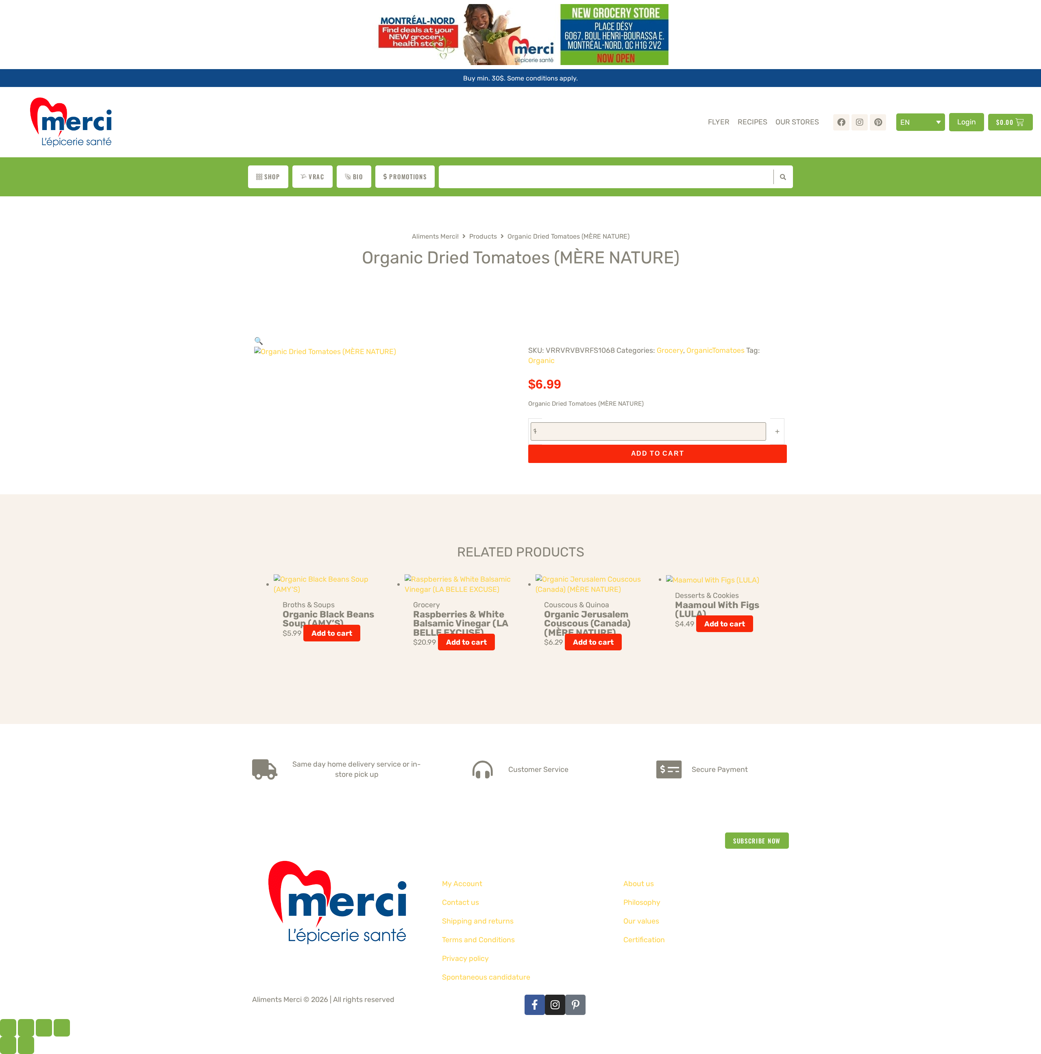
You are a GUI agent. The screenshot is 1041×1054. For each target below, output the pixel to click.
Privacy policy (465, 958)
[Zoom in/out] (8, 1028)
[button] (382, 341)
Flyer (719, 121)
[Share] (44, 1028)
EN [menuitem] (905, 122)
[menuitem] (920, 122)
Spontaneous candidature (486, 977)
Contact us (460, 902)
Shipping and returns (478, 921)
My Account (462, 883)
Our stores (797, 121)
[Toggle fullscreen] (26, 1028)
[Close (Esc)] (62, 1028)
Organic (541, 360)
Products (483, 236)
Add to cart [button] (331, 633)
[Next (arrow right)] (26, 1045)
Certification (644, 939)
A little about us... (685, 865)
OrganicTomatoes (715, 350)
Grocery (670, 350)
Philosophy (641, 902)
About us (638, 883)
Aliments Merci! (435, 236)
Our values (641, 921)
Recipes (752, 121)
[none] (920, 122)
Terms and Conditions (478, 939)
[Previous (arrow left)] (8, 1045)
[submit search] (781, 177)
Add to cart (657, 453)
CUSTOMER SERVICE (502, 865)
